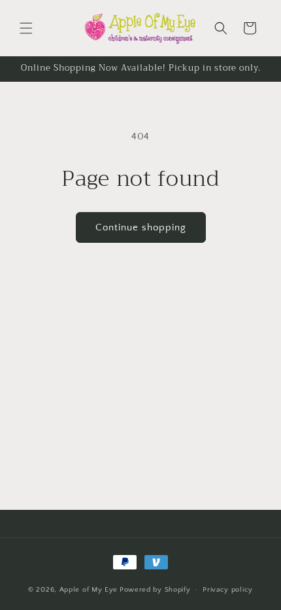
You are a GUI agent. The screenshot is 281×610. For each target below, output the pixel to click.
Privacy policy (228, 590)
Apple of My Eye (88, 590)
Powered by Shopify (155, 590)
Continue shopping (140, 227)
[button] (26, 28)
